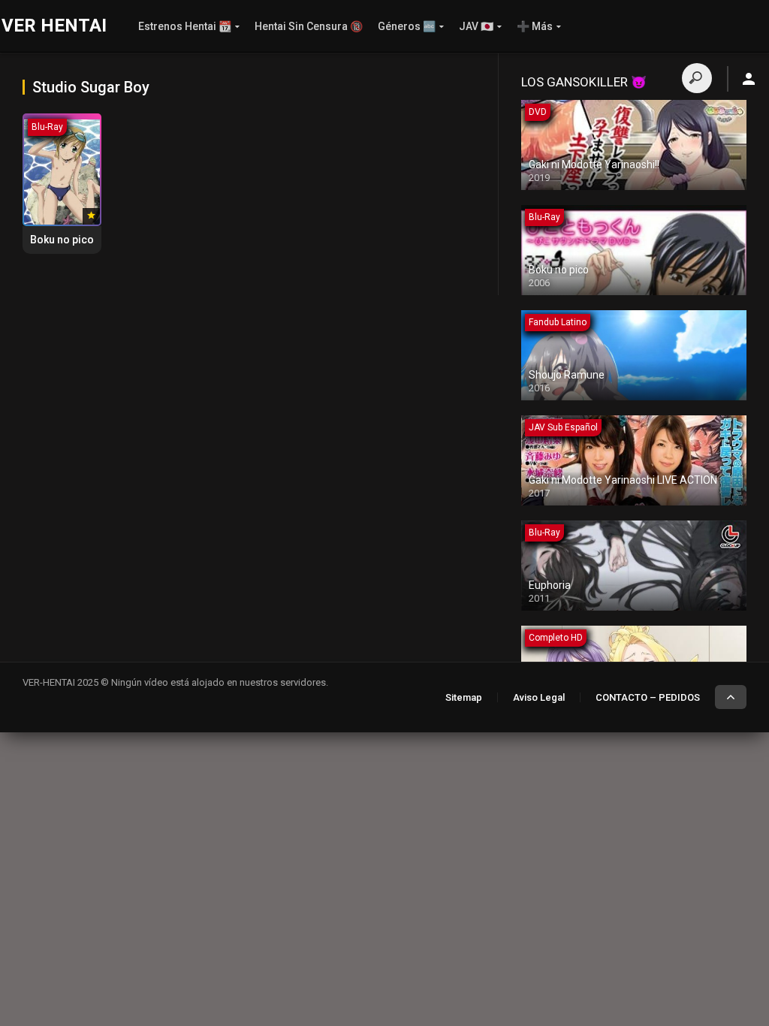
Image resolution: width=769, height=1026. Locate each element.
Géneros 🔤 (407, 26)
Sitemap (463, 697)
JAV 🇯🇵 (476, 26)
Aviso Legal (539, 697)
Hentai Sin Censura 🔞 (309, 26)
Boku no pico (62, 240)
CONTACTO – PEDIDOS (648, 697)
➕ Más (535, 26)
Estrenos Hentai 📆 (184, 26)
